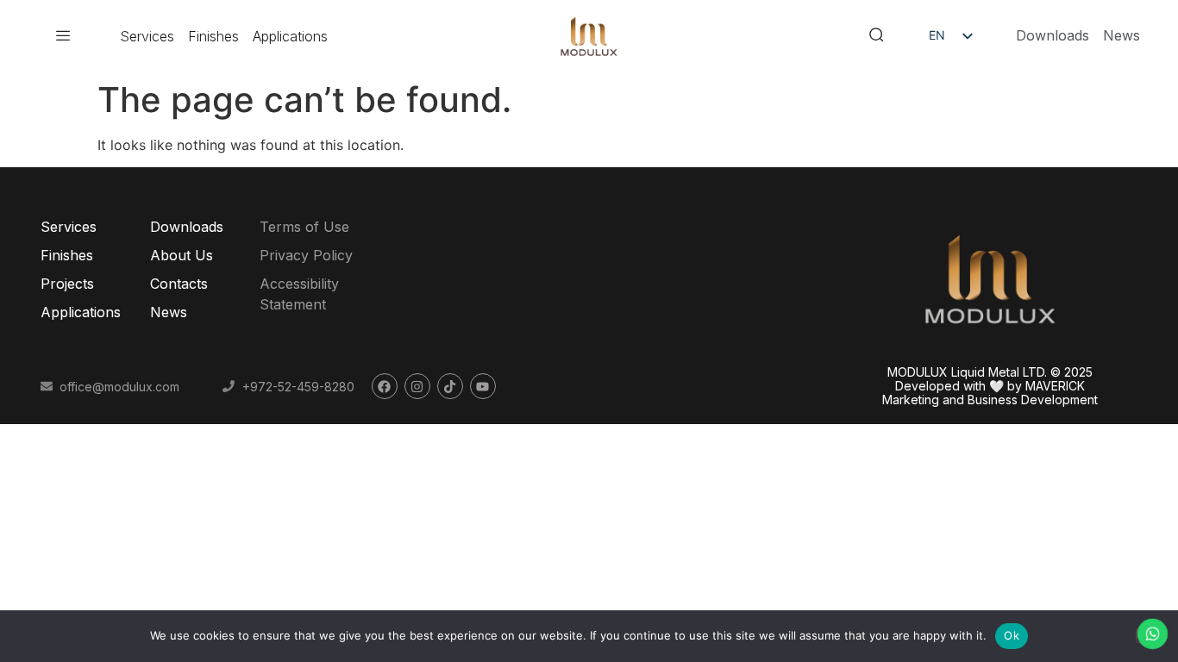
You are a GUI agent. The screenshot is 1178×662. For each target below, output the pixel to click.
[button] (876, 36)
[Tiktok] (450, 386)
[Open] (63, 36)
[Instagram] (417, 386)
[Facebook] (385, 386)
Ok (1011, 635)
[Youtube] (483, 386)
